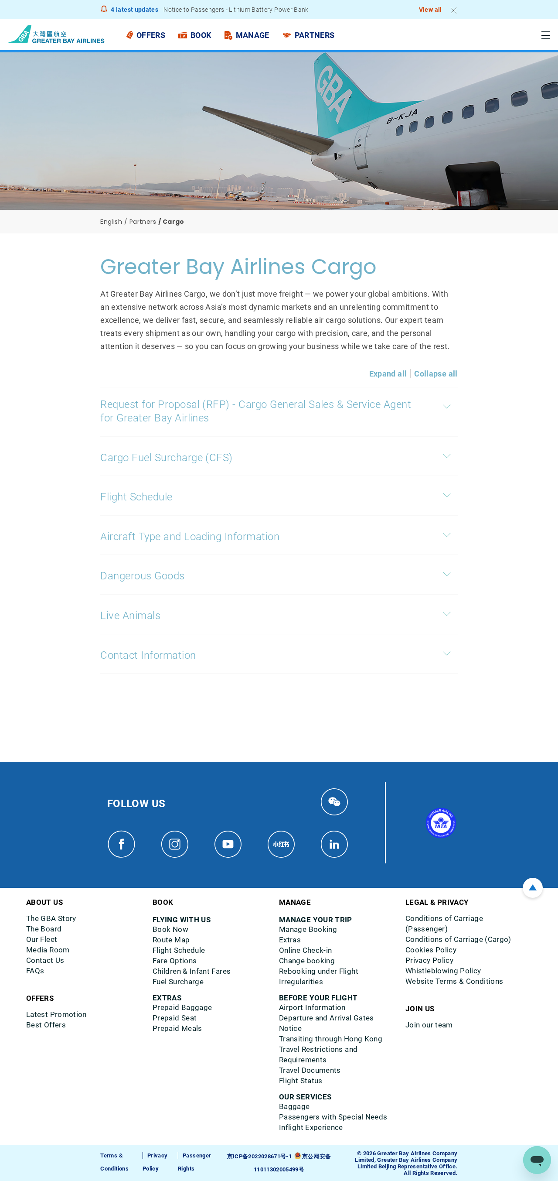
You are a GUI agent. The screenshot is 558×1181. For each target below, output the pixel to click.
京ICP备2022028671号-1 (259, 1156)
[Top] (533, 888)
